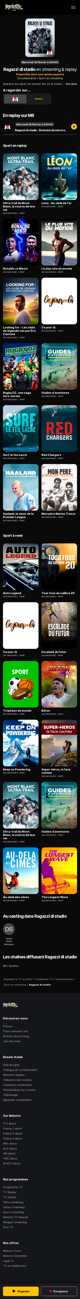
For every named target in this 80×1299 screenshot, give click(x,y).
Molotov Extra (12, 1251)
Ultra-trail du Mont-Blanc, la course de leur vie (19, 206)
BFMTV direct (12, 1163)
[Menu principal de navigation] (73, 7)
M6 (5, 965)
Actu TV (8, 1227)
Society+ (14, 965)
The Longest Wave (54, 897)
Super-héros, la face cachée (56, 771)
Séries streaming (14, 1207)
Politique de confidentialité (20, 1070)
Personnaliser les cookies (19, 1090)
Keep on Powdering (16, 769)
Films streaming (13, 1202)
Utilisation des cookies (17, 1080)
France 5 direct (12, 1138)
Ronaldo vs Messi (15, 268)
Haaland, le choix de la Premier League (18, 515)
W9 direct (9, 1153)
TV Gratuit (9, 1197)
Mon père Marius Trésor (58, 513)
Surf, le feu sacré (15, 455)
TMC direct (10, 1158)
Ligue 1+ (8, 1261)
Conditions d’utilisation (17, 1085)
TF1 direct (9, 1123)
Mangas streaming (15, 1222)
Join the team (12, 1041)
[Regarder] (74, 127)
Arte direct (10, 1148)
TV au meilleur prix (14, 1266)
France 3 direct (13, 1133)
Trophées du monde (17, 710)
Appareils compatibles (17, 1100)
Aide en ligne (11, 1065)
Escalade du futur (53, 652)
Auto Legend (12, 593)
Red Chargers (51, 455)
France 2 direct (12, 1128)
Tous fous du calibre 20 (58, 593)
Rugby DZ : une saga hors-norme (17, 394)
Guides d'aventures (55, 392)
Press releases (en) (15, 1031)
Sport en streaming (51, 78)
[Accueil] (13, 7)
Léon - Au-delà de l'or (56, 203)
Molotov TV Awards (15, 1217)
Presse (7, 1026)
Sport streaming (13, 1212)
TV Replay (9, 1192)
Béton (45, 710)
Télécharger (10, 1095)
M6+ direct (10, 1143)
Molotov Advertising (16, 1036)
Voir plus (71, 83)
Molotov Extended (15, 1256)
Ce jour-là (48, 327)
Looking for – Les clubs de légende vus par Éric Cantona (19, 331)
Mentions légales (14, 1075)
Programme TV (13, 1187)
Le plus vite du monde (56, 268)
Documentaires (26, 78)
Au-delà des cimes (16, 897)
